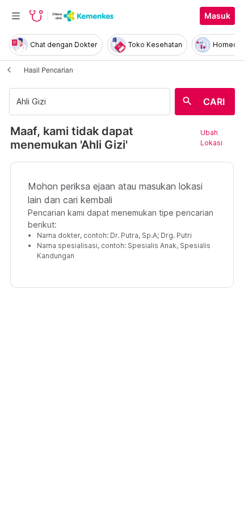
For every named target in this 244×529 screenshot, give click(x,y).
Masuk (217, 15)
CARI (214, 101)
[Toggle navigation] (16, 16)
